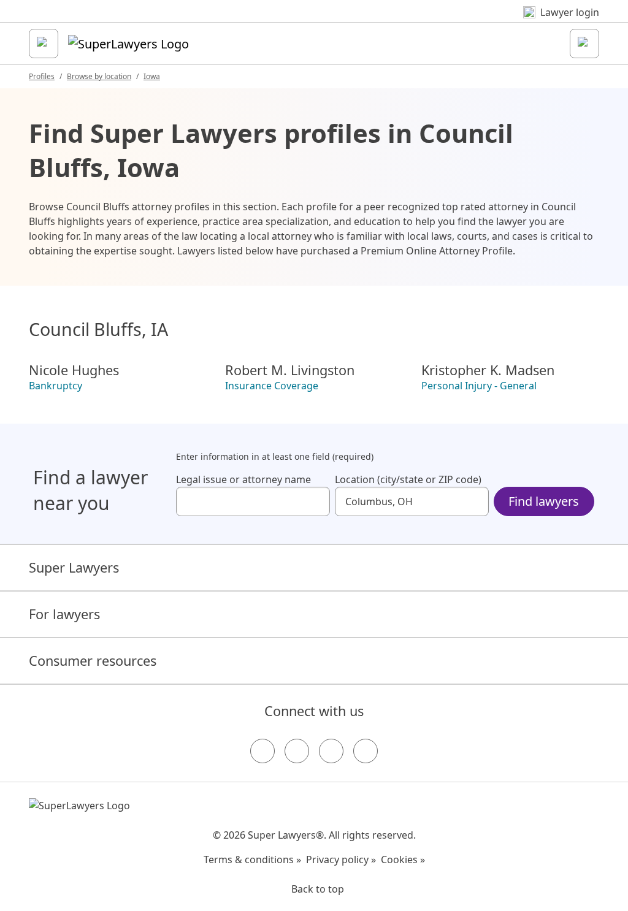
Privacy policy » (341, 859)
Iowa (152, 76)
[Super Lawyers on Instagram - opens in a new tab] (297, 751)
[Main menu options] (43, 43)
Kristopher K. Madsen (487, 370)
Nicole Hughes (74, 370)
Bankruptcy (55, 385)
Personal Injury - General (479, 385)
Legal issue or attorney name (243, 479)
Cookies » (403, 859)
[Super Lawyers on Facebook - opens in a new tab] (262, 751)
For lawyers (64, 614)
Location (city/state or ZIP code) (408, 479)
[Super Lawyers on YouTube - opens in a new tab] (331, 751)
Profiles (42, 76)
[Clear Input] (315, 501)
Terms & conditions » (252, 859)
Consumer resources (92, 660)
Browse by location (99, 76)
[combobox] (253, 501)
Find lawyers (543, 501)
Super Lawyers (74, 567)
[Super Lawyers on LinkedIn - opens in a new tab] (365, 751)
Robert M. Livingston (289, 370)
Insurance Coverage (271, 385)
